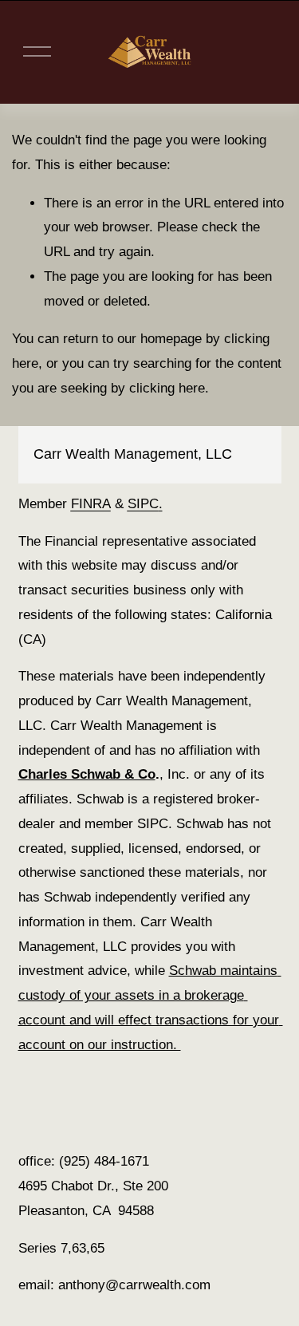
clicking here (167, 388)
